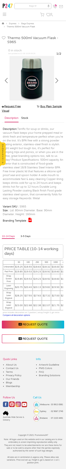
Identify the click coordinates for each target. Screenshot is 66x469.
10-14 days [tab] (8, 236)
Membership (13, 386)
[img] (30, 220)
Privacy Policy (13, 375)
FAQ (41, 372)
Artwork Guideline (49, 364)
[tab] (12, 120)
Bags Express (27, 23)
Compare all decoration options (16, 315)
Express (12, 23)
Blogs (9, 382)
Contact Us (12, 368)
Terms (9, 372)
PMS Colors (45, 368)
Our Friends (12, 379)
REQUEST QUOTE (35, 324)
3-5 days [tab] (25, 236)
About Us (11, 364)
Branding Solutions (49, 375)
